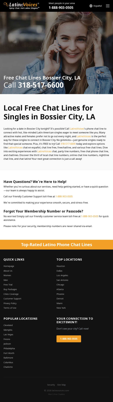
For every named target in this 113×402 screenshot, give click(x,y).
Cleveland (8, 325)
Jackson (7, 343)
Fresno (7, 339)
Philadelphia (9, 348)
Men (6, 280)
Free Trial (8, 284)
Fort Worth (9, 353)
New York (61, 307)
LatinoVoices (77, 128)
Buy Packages (10, 289)
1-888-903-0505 (61, 7)
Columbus (8, 362)
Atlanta (60, 289)
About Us (8, 270)
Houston (60, 266)
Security (51, 384)
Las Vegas (8, 334)
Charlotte (8, 367)
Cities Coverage (11, 294)
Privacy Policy (10, 303)
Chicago (60, 284)
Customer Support (12, 298)
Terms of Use (10, 307)
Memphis (8, 329)
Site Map (61, 384)
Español (98, 5)
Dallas (59, 270)
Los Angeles (62, 275)
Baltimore (8, 357)
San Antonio (62, 280)
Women (7, 275)
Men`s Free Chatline (56, 394)
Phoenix (60, 294)
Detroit (60, 298)
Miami (59, 303)
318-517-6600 (68, 143)
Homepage (9, 266)
